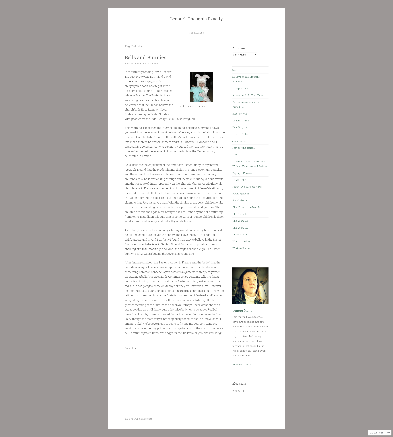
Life (234, 154)
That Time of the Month (246, 207)
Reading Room (240, 193)
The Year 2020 (240, 220)
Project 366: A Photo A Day (247, 186)
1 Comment (151, 63)
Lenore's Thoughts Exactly (196, 18)
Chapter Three (240, 120)
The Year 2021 (240, 227)
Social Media (239, 200)
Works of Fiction (241, 248)
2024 (234, 69)
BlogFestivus (239, 113)
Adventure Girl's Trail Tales (247, 95)
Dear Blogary (239, 127)
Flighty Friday (240, 134)
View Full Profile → (243, 364)
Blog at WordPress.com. (139, 419)
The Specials (239, 214)
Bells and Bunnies (145, 57)
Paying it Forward (242, 173)
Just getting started (243, 147)
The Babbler (196, 33)
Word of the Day (241, 241)
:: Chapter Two (240, 88)
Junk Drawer (239, 140)
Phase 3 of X (239, 179)
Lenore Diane (242, 310)
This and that (240, 234)
